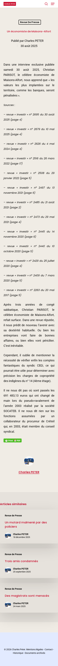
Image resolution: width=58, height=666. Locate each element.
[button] (52, 3)
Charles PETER (34, 40)
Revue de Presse (29, 22)
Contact (49, 649)
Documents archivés (35, 653)
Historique (18, 653)
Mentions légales (34, 649)
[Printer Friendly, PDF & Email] (13, 441)
